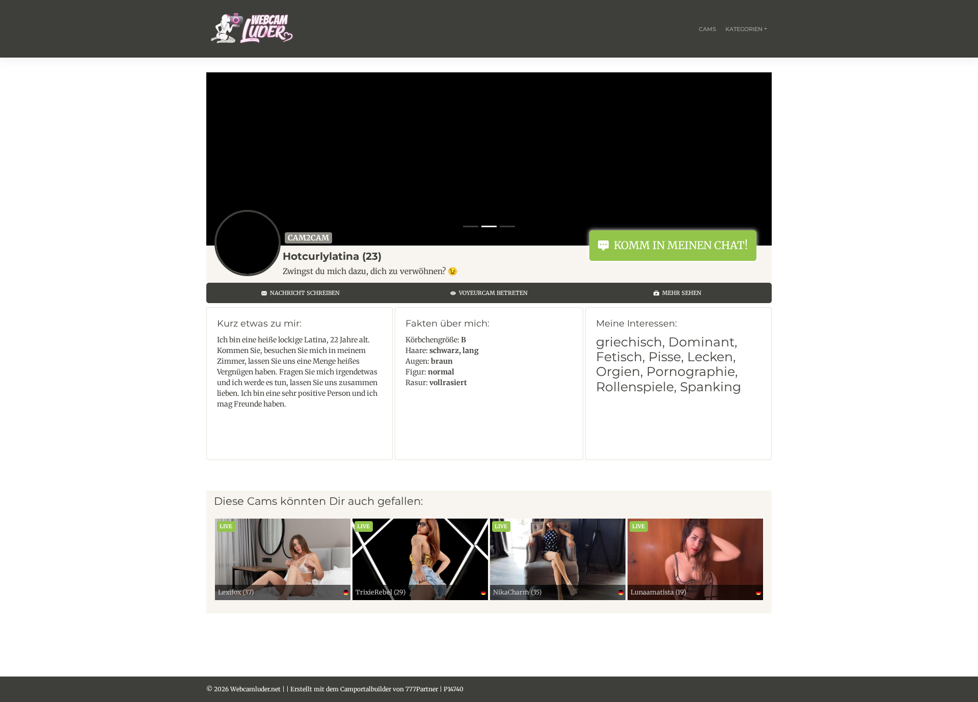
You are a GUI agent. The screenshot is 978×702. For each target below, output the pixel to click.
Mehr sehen (680, 292)
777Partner (421, 689)
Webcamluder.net (255, 689)
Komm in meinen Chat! (678, 245)
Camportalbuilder (365, 689)
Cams (707, 29)
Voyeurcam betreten (492, 292)
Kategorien (744, 29)
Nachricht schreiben (303, 292)
